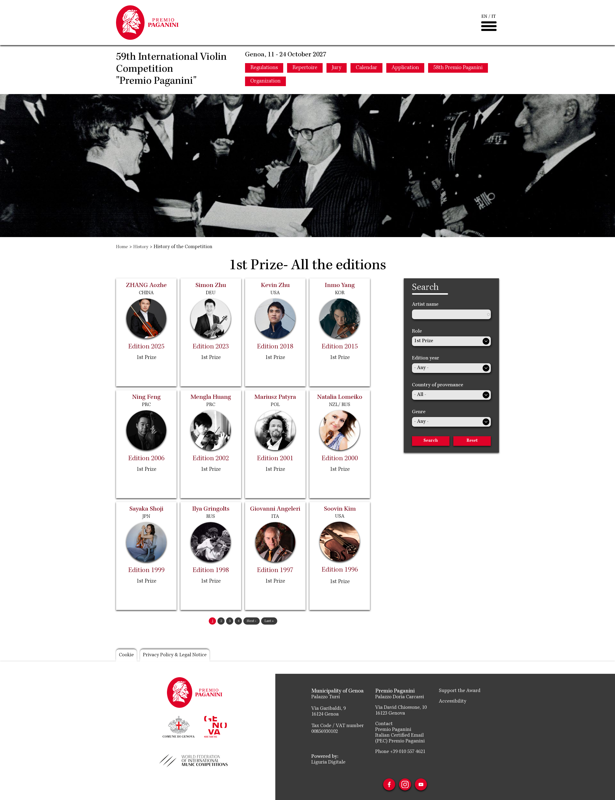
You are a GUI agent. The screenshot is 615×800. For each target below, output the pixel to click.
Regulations (264, 68)
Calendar (366, 68)
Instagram (405, 784)
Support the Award (459, 691)
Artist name (425, 304)
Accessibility (452, 701)
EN (484, 16)
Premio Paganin (392, 730)
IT (494, 16)
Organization (265, 81)
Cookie (126, 655)
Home (122, 247)
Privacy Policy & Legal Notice (175, 655)
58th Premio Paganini (458, 68)
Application (405, 68)
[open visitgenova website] (215, 726)
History (140, 247)
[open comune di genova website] (179, 726)
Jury (336, 68)
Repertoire (304, 68)
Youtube (421, 784)
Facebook (389, 784)
